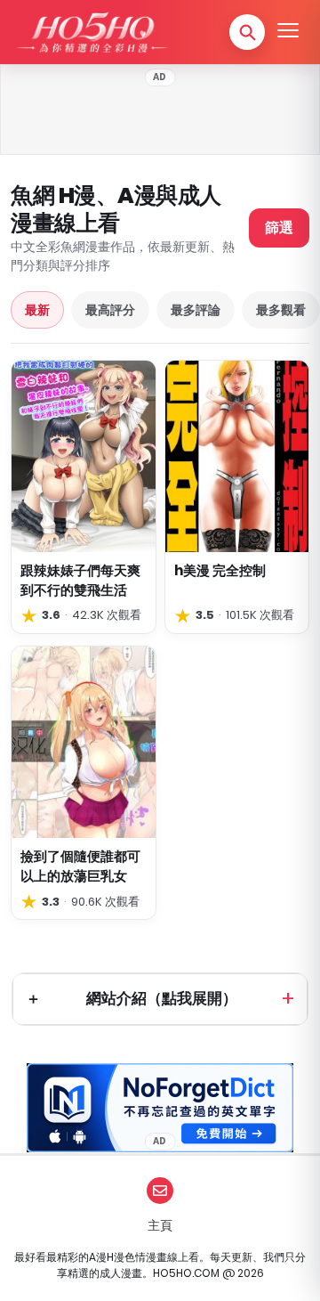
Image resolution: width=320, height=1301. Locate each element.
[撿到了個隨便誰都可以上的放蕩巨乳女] (84, 742)
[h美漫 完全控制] (237, 456)
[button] (247, 32)
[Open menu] (288, 32)
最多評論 (195, 310)
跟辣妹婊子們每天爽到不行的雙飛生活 (80, 580)
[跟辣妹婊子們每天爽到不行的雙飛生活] (84, 456)
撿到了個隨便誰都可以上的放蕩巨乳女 (80, 866)
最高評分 (110, 310)
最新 (37, 310)
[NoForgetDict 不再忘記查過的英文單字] (160, 1107)
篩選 (279, 227)
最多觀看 (281, 310)
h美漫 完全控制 (220, 570)
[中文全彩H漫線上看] (91, 32)
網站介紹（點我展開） (161, 998)
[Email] (160, 1190)
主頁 (160, 1225)
